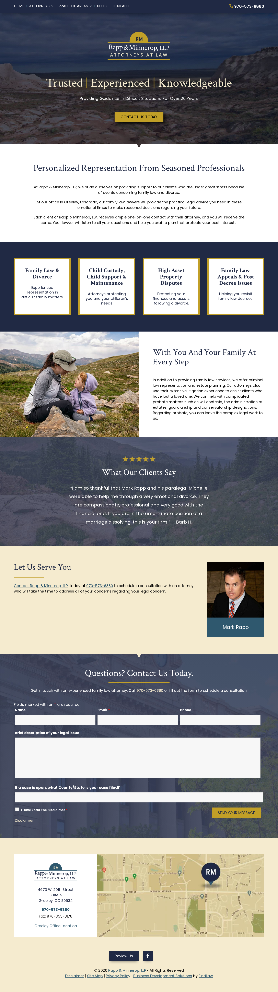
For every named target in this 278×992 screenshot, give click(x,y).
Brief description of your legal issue (47, 732)
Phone (185, 710)
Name (20, 710)
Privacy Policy (118, 975)
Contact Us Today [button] (139, 116)
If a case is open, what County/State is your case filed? (67, 787)
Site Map (95, 975)
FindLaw (206, 975)
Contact (120, 6)
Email (103, 710)
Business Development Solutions (162, 975)
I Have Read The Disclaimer (44, 810)
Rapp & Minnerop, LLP (127, 970)
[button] (274, 962)
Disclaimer (24, 820)
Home (19, 6)
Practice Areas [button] (73, 6)
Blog (102, 6)
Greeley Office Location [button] (55, 925)
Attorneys (39, 6)
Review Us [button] (124, 955)
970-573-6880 (249, 6)
